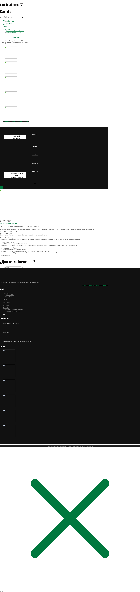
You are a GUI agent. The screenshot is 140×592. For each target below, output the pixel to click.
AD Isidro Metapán (5, 223)
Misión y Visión (10, 21)
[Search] (22, 17)
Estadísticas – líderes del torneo (15, 31)
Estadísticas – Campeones (13, 32)
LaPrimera (14, 223)
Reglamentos (10, 23)
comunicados (7, 26)
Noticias (5, 25)
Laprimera (6, 20)
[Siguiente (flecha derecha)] (2, 591)
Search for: (3, 17)
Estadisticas (6, 28)
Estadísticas (6, 29)
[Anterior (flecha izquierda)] (0, 591)
